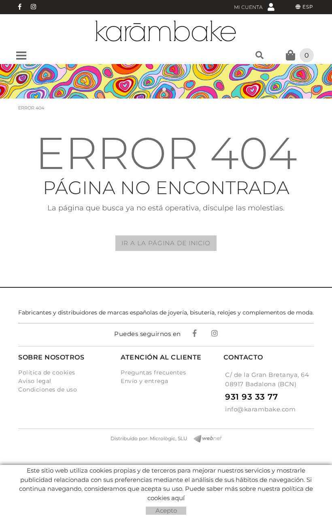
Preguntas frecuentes (153, 372)
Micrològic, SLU (168, 438)
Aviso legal (34, 381)
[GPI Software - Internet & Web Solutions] (204, 439)
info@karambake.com (260, 409)
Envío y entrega (144, 381)
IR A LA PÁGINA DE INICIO (166, 243)
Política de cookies (46, 372)
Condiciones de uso (47, 389)
